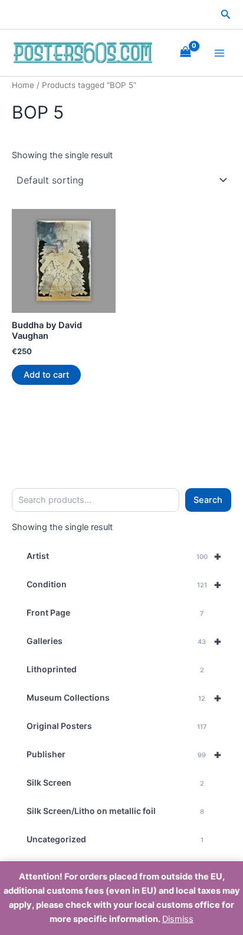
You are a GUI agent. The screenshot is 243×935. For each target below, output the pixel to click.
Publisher (124, 754)
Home (23, 85)
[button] (226, 14)
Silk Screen (115, 782)
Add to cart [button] (46, 375)
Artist (124, 556)
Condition (124, 584)
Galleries (124, 641)
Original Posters (116, 726)
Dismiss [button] (177, 919)
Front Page (115, 612)
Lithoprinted (115, 669)
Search (207, 500)
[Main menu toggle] (219, 52)
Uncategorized (115, 839)
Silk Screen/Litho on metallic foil (115, 811)
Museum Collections (124, 698)
